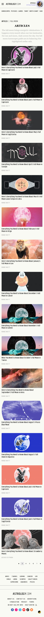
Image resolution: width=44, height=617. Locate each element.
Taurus (14, 576)
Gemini (22, 576)
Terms (31, 602)
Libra (15, 579)
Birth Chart (34, 11)
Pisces (32, 582)
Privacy (24, 602)
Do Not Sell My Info (15, 605)
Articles (5, 21)
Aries (7, 576)
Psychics (14, 11)
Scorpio (23, 579)
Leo (36, 576)
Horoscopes (6, 11)
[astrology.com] (13, 4)
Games (20, 11)
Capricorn (14, 582)
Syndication (14, 602)
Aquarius (24, 582)
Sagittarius (32, 579)
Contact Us (20, 599)
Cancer (30, 576)
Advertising (32, 599)
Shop (41, 11)
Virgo (9, 579)
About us (10, 599)
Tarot (26, 11)
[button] (36, 605)
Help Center (29, 605)
